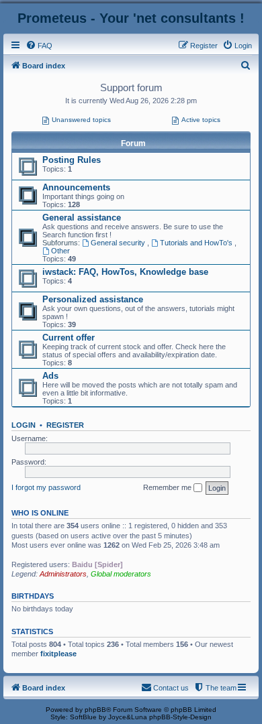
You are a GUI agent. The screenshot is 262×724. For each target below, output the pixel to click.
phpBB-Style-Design (180, 717)
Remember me (168, 487)
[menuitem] (39, 46)
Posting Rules (71, 160)
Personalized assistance (92, 299)
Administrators (63, 574)
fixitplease (58, 654)
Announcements (76, 187)
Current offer (68, 338)
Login (23, 425)
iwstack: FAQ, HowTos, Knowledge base (125, 272)
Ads (50, 376)
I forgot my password (46, 487)
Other (60, 251)
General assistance (81, 218)
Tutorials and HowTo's (197, 243)
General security (119, 243)
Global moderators (121, 574)
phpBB (95, 709)
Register (65, 425)
